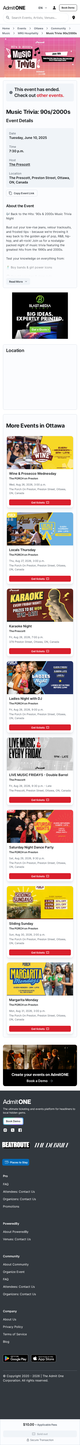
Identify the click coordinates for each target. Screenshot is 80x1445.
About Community (16, 1264)
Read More (16, 281)
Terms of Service (15, 1334)
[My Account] (54, 7)
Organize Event (14, 1272)
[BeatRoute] (16, 1145)
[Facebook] (20, 1130)
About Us (9, 1319)
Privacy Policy (13, 1327)
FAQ (6, 1184)
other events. (50, 95)
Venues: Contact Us (17, 1239)
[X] (12, 1130)
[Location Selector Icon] (73, 17)
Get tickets (38, 502)
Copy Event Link (24, 193)
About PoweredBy (15, 1232)
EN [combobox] (41, 8)
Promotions (11, 1206)
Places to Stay (19, 1162)
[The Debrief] (52, 1145)
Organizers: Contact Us (19, 1199)
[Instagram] (5, 1130)
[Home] (17, 1101)
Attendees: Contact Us (19, 1191)
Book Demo (68, 7)
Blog (6, 1341)
